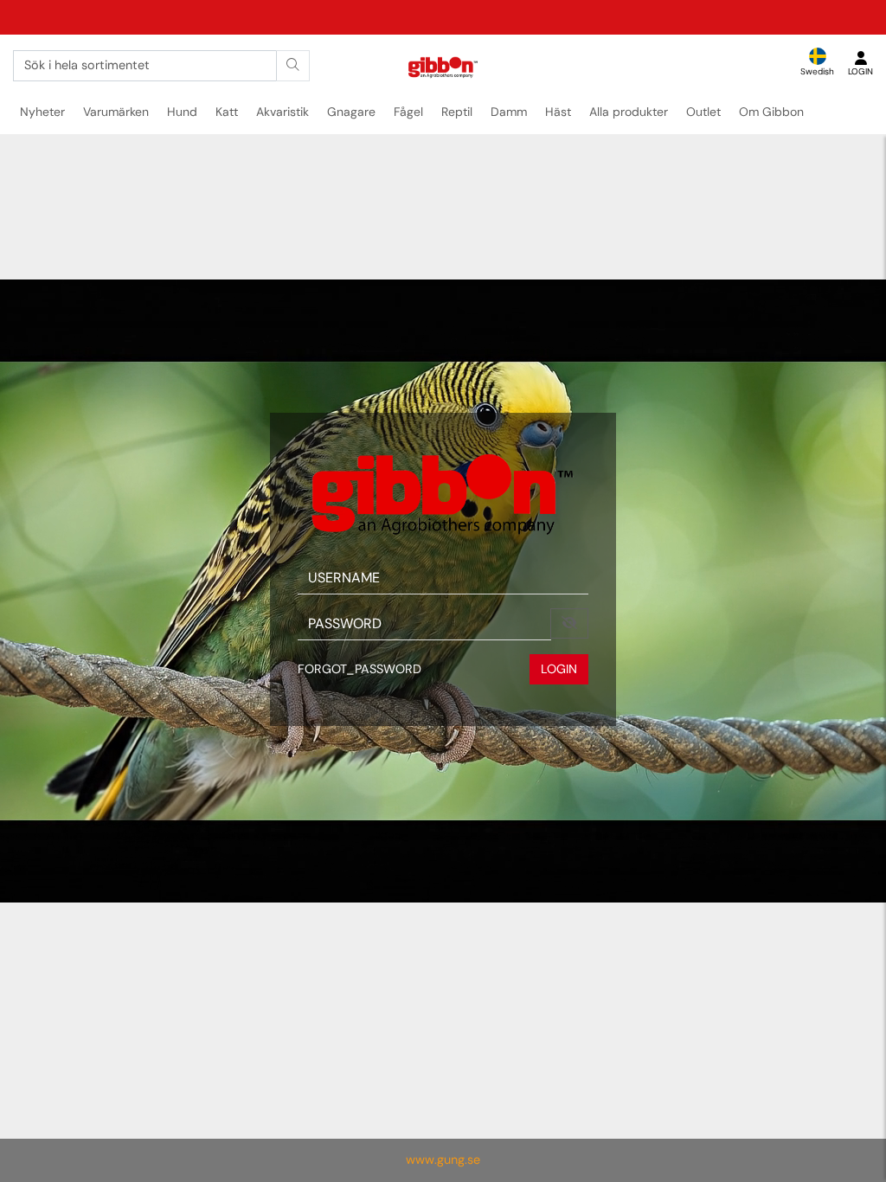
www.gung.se (443, 1159)
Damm (509, 111)
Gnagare (351, 111)
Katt (226, 111)
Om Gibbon (771, 111)
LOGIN (559, 669)
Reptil (456, 111)
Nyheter (42, 111)
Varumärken (116, 111)
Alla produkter (628, 111)
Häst (558, 111)
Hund (182, 111)
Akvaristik (282, 111)
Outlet (703, 111)
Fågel (408, 111)
